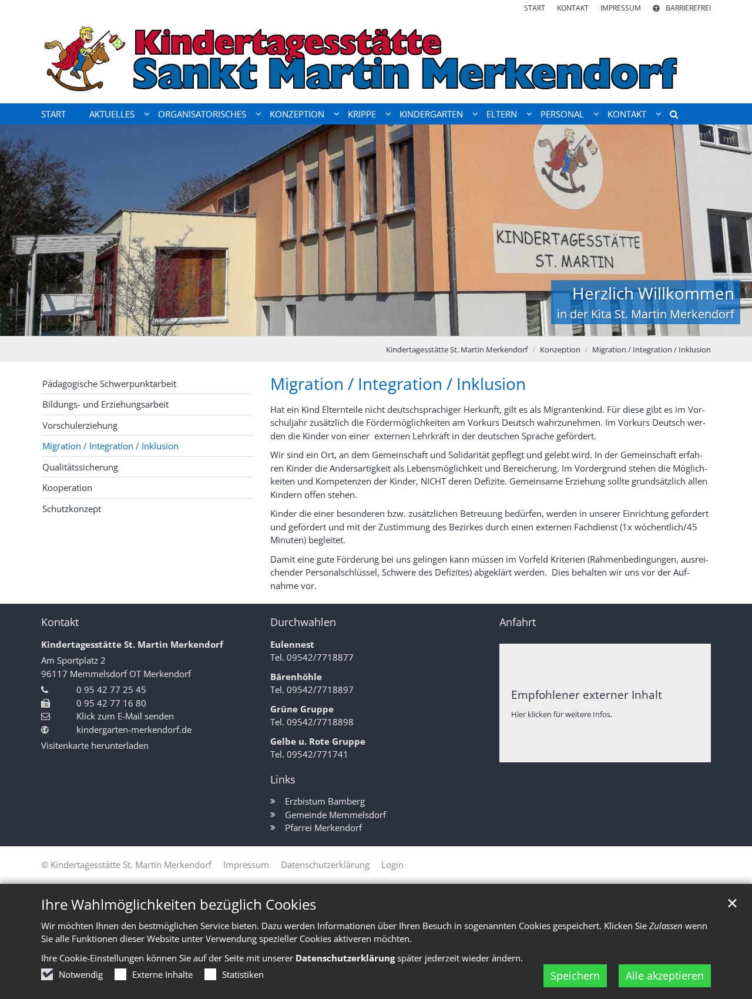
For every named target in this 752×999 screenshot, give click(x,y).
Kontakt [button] (626, 114)
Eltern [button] (501, 114)
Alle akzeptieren (665, 975)
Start (53, 114)
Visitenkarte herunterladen (95, 745)
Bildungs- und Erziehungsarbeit (105, 404)
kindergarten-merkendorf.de (134, 729)
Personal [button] (562, 114)
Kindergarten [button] (431, 114)
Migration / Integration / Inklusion (651, 349)
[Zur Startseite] (376, 58)
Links (283, 779)
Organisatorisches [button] (202, 114)
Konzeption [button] (297, 114)
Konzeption (560, 349)
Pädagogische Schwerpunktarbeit (109, 383)
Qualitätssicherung (80, 467)
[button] (670, 116)
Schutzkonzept (71, 508)
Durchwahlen (303, 622)
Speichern (575, 975)
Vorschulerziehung (80, 425)
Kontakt (60, 622)
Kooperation (67, 487)
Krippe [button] (362, 114)
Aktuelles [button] (112, 114)
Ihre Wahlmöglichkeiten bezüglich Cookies (178, 904)
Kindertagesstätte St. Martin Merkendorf (457, 349)
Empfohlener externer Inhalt (586, 694)
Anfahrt (517, 622)
